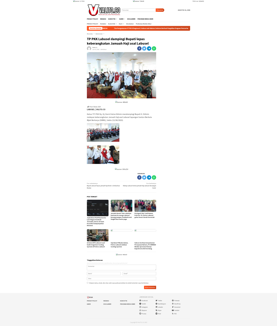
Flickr (159, 314)
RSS (175, 314)
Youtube (176, 310)
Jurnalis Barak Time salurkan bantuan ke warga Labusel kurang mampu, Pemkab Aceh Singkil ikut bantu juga (121, 216)
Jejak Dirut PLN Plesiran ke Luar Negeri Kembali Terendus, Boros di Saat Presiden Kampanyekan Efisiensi (96, 221)
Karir (89, 304)
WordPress (177, 304)
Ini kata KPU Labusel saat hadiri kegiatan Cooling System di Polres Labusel (96, 245)
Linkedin (160, 307)
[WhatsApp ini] (154, 48)
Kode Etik (123, 301)
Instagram (145, 307)
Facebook (145, 301)
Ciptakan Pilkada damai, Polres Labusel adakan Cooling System (119, 245)
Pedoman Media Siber (127, 304)
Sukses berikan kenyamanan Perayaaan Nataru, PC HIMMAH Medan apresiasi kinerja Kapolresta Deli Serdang (145, 246)
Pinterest (176, 301)
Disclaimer (107, 304)
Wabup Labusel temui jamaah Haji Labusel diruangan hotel (139, 185)
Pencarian (160, 10)
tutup (82, 1)
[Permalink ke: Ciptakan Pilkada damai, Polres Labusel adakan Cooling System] (121, 235)
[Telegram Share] (149, 48)
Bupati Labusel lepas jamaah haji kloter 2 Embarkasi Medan (103, 185)
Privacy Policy (92, 301)
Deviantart (177, 307)
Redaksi (106, 301)
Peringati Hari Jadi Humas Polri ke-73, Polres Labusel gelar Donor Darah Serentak (144, 215)
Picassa (144, 314)
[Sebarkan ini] (139, 48)
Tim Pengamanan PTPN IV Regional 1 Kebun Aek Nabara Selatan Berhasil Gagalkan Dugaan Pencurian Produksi (136, 28)
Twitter (160, 301)
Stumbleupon (162, 304)
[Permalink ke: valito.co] (89, 48)
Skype (159, 310)
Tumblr (144, 304)
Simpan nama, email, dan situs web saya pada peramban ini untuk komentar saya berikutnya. (119, 283)
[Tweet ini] (144, 48)
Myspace (144, 310)
